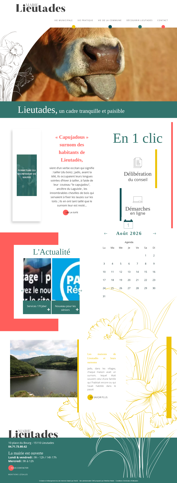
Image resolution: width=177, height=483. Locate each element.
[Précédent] (23, 290)
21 (137, 280)
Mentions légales (18, 474)
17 (104, 280)
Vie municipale (63, 20)
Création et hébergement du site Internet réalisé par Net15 (58, 481)
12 (120, 271)
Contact (162, 20)
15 (145, 271)
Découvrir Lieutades (140, 20)
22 (145, 280)
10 (104, 271)
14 (137, 271)
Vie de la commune (110, 20)
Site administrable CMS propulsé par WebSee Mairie (96, 481)
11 (112, 271)
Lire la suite (72, 212)
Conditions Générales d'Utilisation (127, 481)
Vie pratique (85, 20)
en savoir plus (98, 397)
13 (129, 271)
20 (129, 280)
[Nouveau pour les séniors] (37, 286)
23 (154, 280)
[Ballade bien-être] (66, 286)
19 (120, 280)
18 (112, 280)
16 (154, 271)
